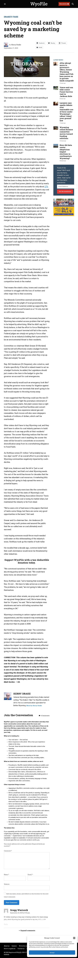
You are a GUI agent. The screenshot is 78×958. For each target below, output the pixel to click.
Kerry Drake (16, 45)
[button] (74, 938)
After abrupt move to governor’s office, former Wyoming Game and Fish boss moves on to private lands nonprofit (67, 72)
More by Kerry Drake (34, 705)
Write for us (23, 946)
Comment (8, 851)
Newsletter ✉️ (64, 4)
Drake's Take (11, 16)
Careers (14, 946)
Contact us (21, 948)
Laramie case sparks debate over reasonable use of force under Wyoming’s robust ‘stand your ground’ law (66, 112)
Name (6, 874)
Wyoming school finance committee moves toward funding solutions (66, 132)
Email (30, 874)
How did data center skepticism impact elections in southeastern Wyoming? (66, 151)
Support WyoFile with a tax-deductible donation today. (26, 561)
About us (6, 946)
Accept (52, 953)
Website (6, 884)
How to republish (9, 948)
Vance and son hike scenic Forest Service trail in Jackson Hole (66, 91)
